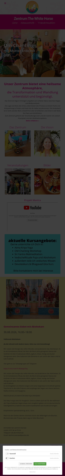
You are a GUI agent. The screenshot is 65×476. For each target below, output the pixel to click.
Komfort (12, 458)
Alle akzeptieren (40, 464)
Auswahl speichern (26, 464)
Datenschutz (33, 472)
